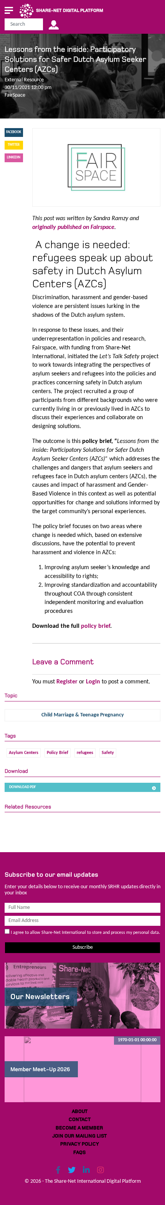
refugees (85, 753)
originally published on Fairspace (73, 227)
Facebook (13, 132)
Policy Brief (57, 753)
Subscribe (83, 947)
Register (67, 682)
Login (93, 682)
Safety (108, 753)
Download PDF (22, 787)
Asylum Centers (23, 753)
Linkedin (13, 157)
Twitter (14, 145)
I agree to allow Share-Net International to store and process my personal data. (85, 932)
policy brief (95, 626)
